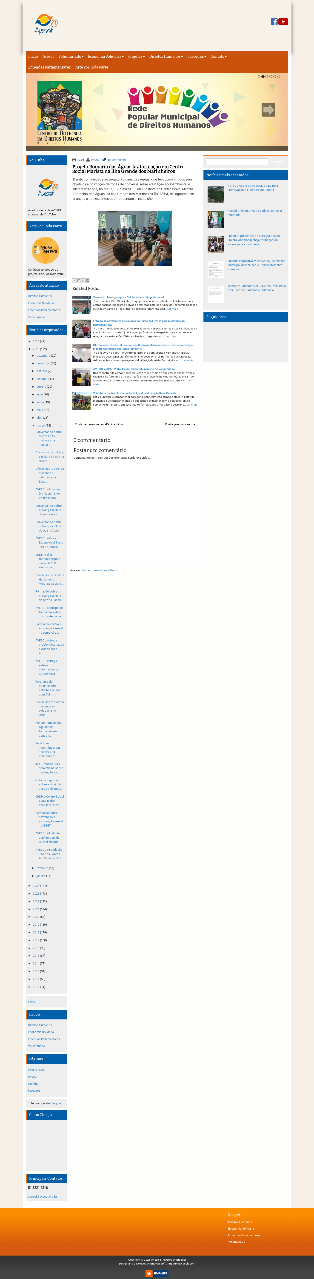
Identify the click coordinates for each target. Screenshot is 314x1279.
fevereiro (43, 868)
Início (33, 56)
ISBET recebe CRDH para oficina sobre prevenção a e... (49, 768)
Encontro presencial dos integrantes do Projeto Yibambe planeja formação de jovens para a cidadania (254, 240)
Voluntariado (69, 56)
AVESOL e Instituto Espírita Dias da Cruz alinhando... (48, 838)
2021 (36, 909)
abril (40, 417)
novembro (44, 363)
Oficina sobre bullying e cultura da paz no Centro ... (49, 457)
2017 (36, 940)
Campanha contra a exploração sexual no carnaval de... (49, 628)
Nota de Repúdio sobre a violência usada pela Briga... (49, 784)
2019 (36, 924)
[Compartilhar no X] (83, 280)
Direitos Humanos (165, 56)
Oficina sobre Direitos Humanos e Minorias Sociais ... (49, 579)
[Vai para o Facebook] (274, 22)
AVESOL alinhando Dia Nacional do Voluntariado (47, 494)
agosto (42, 386)
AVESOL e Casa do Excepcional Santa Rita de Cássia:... (49, 543)
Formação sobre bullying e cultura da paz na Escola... (49, 596)
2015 (36, 955)
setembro (43, 379)
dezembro (44, 355)
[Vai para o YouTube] (283, 22)
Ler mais (172, 308)
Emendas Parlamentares (49, 67)
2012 (36, 979)
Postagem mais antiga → (182, 424)
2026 (36, 341)
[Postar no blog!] (79, 280)
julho (40, 394)
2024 (36, 885)
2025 (36, 349)
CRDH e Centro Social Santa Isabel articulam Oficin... (49, 801)
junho (41, 402)
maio (40, 410)
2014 (36, 963)
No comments (116, 159)
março (41, 425)
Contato (217, 56)
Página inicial (114, 424)
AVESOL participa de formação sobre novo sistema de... (49, 612)
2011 (36, 987)
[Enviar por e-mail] (74, 280)
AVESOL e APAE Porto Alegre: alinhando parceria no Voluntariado (134, 369)
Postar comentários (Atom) (100, 570)
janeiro (41, 876)
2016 (36, 948)
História (33, 1083)
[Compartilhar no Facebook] (87, 280)
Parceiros (196, 56)
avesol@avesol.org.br (42, 1196)
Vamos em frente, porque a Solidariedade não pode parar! (128, 297)
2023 (36, 893)
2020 (36, 916)
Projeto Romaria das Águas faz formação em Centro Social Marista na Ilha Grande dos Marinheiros (128, 169)
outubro (42, 371)
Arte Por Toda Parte (91, 67)
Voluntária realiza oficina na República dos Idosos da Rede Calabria (135, 393)
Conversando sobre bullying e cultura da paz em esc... (48, 510)
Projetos (135, 56)
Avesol (48, 56)
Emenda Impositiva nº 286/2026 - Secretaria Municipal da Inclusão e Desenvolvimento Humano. (256, 265)
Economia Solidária (104, 56)
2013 (36, 971)
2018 (36, 932)
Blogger (56, 1103)
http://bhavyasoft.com (181, 1263)
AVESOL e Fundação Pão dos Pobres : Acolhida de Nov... (49, 854)
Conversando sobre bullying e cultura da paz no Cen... (48, 526)
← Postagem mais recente (88, 424)
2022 (36, 901)
